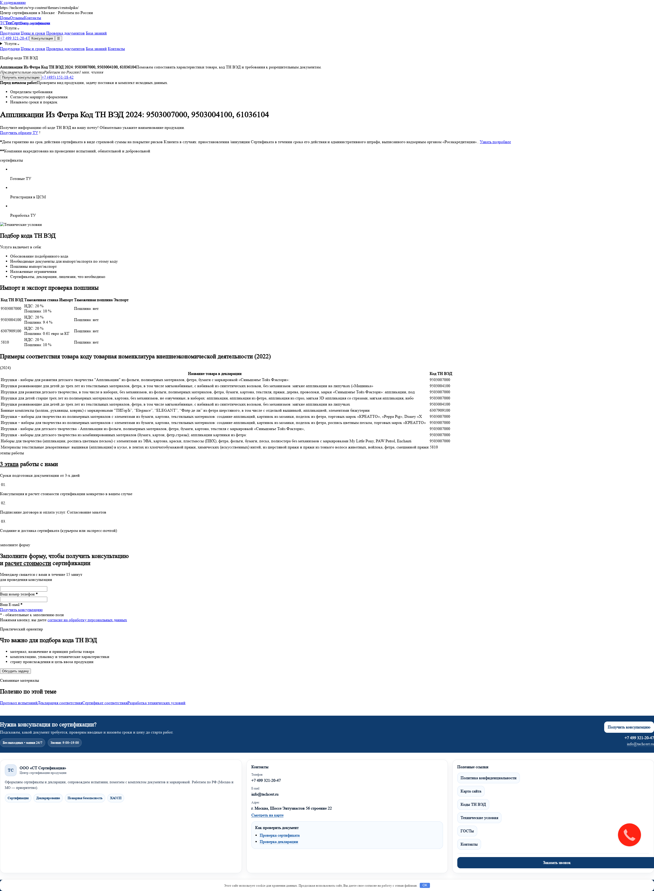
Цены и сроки (33, 33)
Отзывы (17, 17)
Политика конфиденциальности (489, 777)
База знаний (96, 33)
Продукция (10, 33)
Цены (5, 17)
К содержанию (13, 2)
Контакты (32, 17)
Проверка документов (65, 33)
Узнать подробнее (495, 141)
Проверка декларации (279, 841)
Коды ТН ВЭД (473, 804)
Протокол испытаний (19, 702)
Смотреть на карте (267, 815)
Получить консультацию (21, 77)
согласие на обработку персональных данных (87, 619)
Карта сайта (471, 791)
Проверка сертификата (280, 835)
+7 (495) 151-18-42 (58, 77)
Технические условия (479, 817)
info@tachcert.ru (640, 743)
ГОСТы (467, 830)
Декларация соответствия (60, 702)
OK (425, 885)
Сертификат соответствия (104, 702)
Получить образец (19, 132)
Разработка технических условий (156, 702)
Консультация (42, 38)
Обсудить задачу (15, 671)
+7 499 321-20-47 (14, 38)
